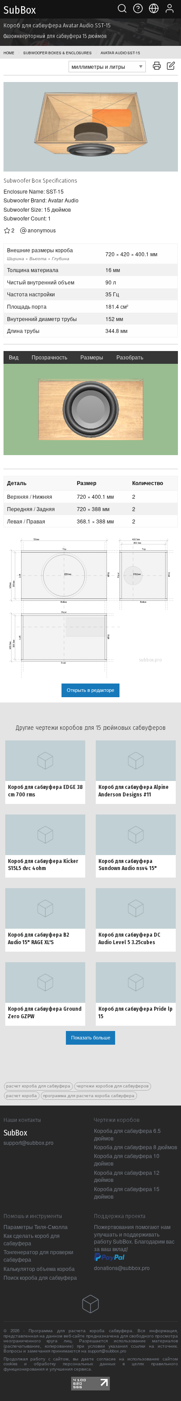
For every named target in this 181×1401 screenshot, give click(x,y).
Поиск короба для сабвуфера (40, 1277)
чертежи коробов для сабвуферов (112, 1086)
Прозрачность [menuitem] (49, 357)
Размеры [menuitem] (91, 357)
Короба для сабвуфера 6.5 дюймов (127, 1134)
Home (9, 52)
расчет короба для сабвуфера (38, 1086)
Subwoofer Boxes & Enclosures (57, 52)
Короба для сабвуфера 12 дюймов (126, 1176)
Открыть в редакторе (90, 690)
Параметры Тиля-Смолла (36, 1226)
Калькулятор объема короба (39, 1268)
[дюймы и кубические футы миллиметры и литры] (107, 65)
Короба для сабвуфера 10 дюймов (126, 1159)
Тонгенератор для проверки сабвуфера (38, 1255)
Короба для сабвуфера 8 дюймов (135, 1147)
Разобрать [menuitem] (129, 357)
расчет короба (21, 1095)
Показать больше (90, 1037)
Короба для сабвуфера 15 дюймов (126, 1192)
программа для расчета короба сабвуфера (88, 1095)
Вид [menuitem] (13, 357)
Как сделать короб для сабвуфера (32, 1239)
